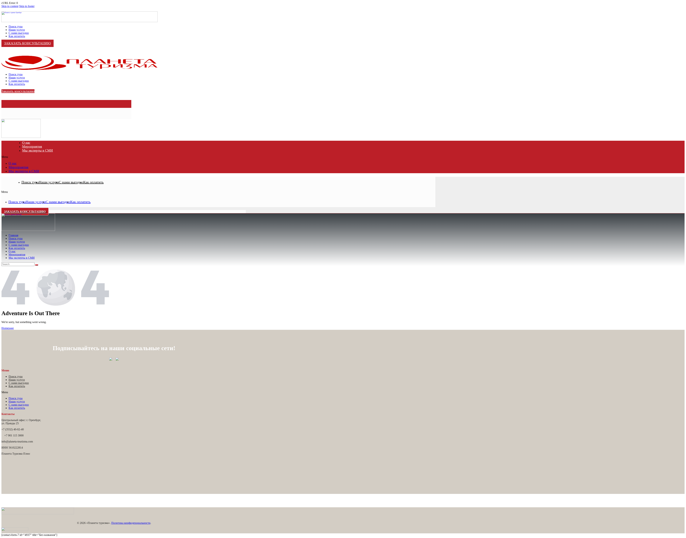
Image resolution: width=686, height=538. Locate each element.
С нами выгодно (71, 182)
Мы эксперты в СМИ (37, 150)
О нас (26, 142)
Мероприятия (32, 146)
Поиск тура (30, 182)
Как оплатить (93, 182)
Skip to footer (26, 6)
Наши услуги (49, 182)
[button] (343, 157)
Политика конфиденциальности (130, 522)
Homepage (7, 328)
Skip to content (9, 6)
